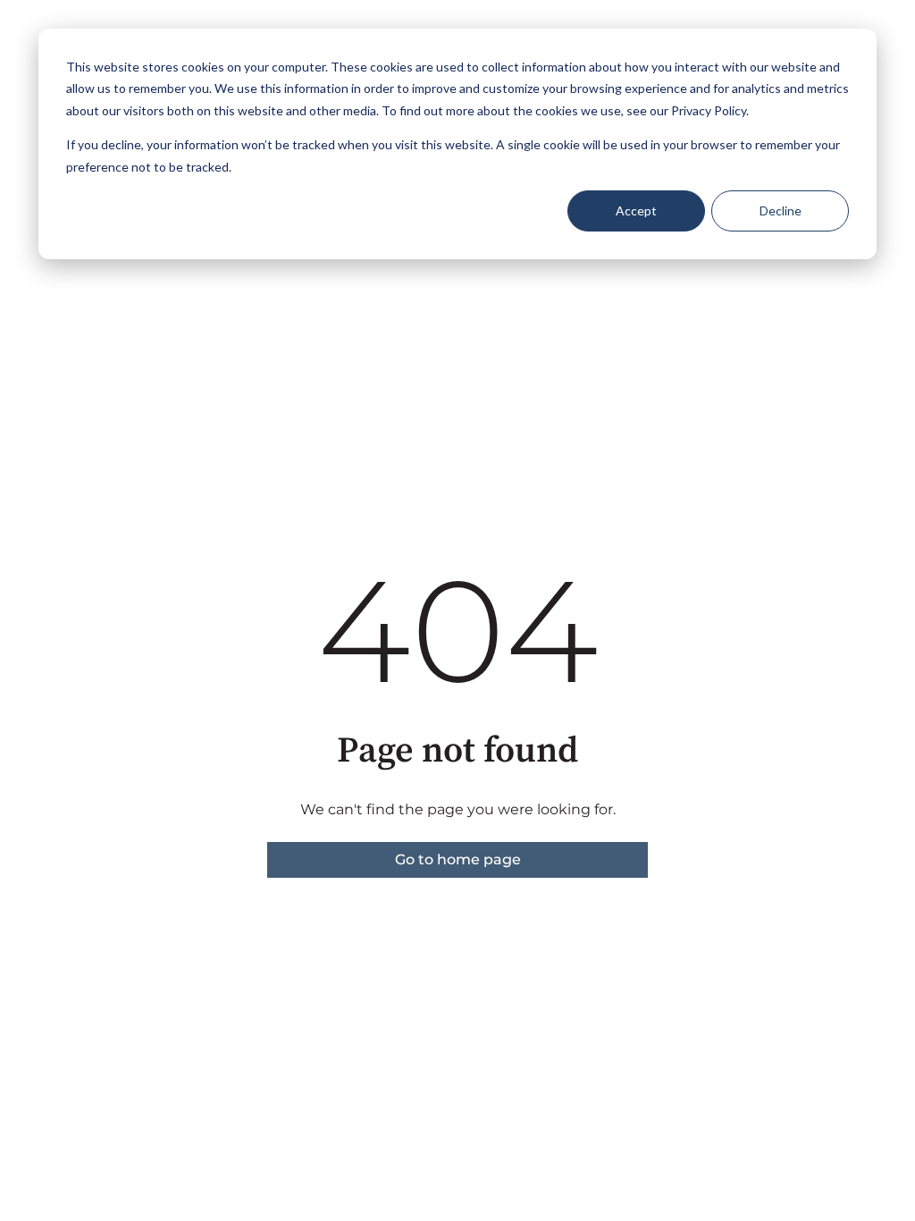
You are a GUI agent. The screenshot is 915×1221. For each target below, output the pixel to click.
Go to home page (458, 859)
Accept (636, 210)
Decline (781, 210)
